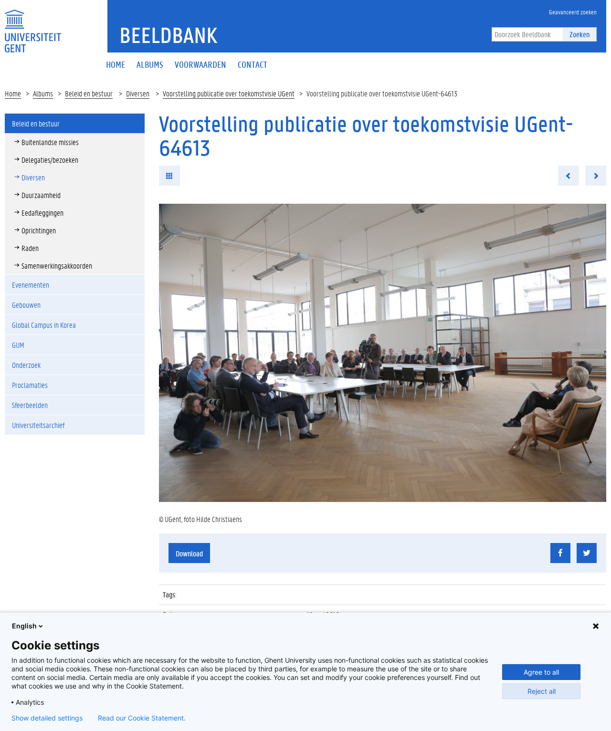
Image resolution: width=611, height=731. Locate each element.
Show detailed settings (47, 718)
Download (189, 553)
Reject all (541, 691)
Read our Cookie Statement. (142, 718)
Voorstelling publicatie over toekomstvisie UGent (229, 93)
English (24, 626)
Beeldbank (168, 35)
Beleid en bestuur (89, 93)
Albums (43, 93)
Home (13, 93)
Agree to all (541, 672)
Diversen (137, 93)
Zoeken (579, 34)
